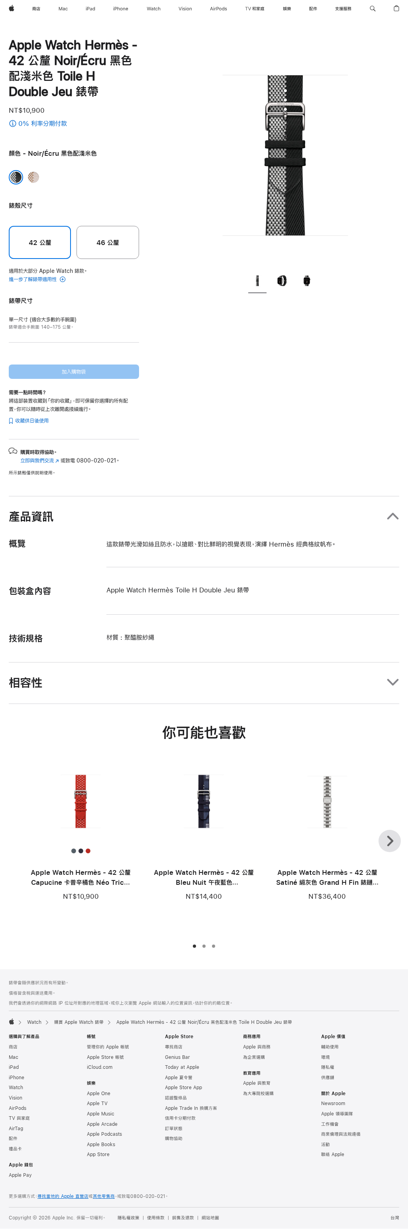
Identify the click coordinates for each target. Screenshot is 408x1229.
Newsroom (333, 1103)
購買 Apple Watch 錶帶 (79, 1022)
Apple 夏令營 (178, 1077)
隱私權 (327, 1067)
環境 (325, 1057)
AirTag (16, 1128)
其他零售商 (104, 1196)
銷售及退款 (183, 1217)
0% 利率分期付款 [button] (77, 124)
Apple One (98, 1093)
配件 (13, 1138)
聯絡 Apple (332, 1154)
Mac (13, 1057)
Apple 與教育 (257, 1083)
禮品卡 (15, 1149)
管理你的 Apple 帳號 (108, 1047)
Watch (34, 1022)
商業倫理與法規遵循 (341, 1134)
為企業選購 (254, 1057)
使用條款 (156, 1217)
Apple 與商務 (257, 1047)
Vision (15, 1098)
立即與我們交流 (39, 460)
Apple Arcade (102, 1124)
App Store (98, 1154)
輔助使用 (330, 1047)
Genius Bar (177, 1057)
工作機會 (330, 1124)
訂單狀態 (173, 1128)
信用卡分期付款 (180, 1118)
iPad (14, 1067)
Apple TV (97, 1103)
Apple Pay (20, 1175)
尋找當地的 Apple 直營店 (62, 1196)
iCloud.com (99, 1067)
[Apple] (11, 1021)
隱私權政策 (128, 1217)
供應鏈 (327, 1077)
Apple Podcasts (104, 1134)
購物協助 (173, 1138)
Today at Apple (182, 1067)
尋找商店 (173, 1047)
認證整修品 (176, 1098)
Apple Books (101, 1144)
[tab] (257, 281)
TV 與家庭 (19, 1118)
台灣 (394, 1217)
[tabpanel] (285, 151)
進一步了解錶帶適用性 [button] (33, 279)
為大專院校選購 (258, 1093)
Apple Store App (183, 1087)
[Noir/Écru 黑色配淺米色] (16, 177)
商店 (13, 1047)
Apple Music (100, 1113)
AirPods (17, 1108)
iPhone (16, 1077)
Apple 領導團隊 (337, 1113)
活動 (325, 1144)
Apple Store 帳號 (105, 1057)
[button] (373, 9)
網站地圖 (210, 1217)
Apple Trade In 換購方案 (191, 1108)
